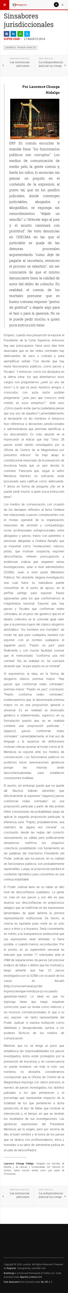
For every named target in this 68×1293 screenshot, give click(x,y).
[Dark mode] (62, 4)
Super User (12, 39)
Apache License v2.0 (31, 1277)
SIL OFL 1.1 (46, 1282)
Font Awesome (11, 1282)
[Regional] (19, 5)
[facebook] (6, 34)
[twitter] (27, 34)
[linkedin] (13, 34)
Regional (11, 1268)
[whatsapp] (20, 34)
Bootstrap (9, 1273)
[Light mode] (56, 4)
